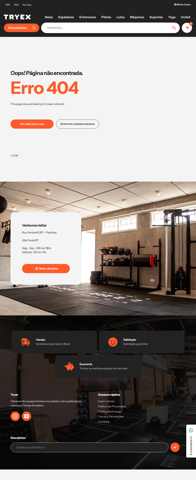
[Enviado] (175, 447)
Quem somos (106, 401)
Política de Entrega (110, 411)
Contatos (104, 421)
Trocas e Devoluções (111, 416)
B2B (16, 4)
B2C (8, 4)
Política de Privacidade (112, 406)
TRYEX (22, 155)
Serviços (26, 4)
